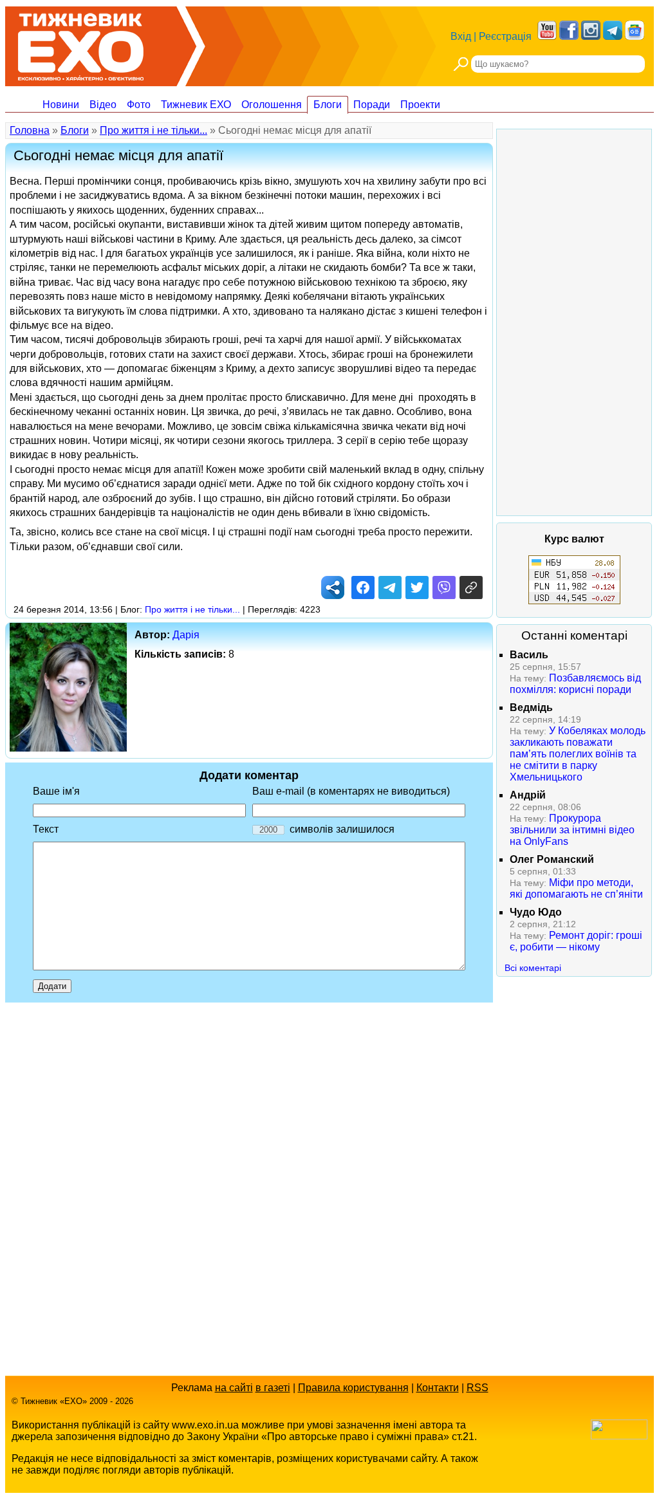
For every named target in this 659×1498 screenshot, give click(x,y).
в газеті (272, 1387)
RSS (477, 1387)
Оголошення (271, 104)
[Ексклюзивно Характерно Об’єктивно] (81, 43)
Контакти (437, 1387)
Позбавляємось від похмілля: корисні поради (575, 683)
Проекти (420, 104)
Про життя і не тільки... (153, 130)
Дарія (186, 634)
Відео (102, 104)
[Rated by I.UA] (619, 1435)
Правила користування (353, 1387)
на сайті (234, 1387)
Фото (139, 104)
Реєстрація (505, 36)
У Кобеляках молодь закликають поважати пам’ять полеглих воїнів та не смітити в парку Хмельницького (577, 753)
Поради (371, 104)
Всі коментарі (533, 968)
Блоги (327, 104)
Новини (60, 104)
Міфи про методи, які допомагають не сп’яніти (576, 888)
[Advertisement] (574, 322)
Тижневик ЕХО (196, 104)
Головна (30, 130)
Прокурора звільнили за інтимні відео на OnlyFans (572, 830)
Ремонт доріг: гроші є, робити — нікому (576, 941)
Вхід (460, 36)
